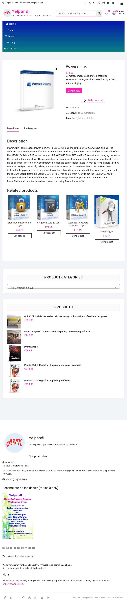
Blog (12, 42)
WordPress (120, 598)
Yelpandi (21, 11)
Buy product (74, 91)
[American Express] (3, 546)
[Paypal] (15, 546)
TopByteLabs (78, 118)
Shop (11, 30)
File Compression (85, 113)
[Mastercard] (7, 546)
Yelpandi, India (11, 3)
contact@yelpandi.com (33, 3)
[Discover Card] (22, 546)
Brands (12, 36)
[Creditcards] (26, 546)
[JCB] (33, 546)
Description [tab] (13, 128)
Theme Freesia (100, 598)
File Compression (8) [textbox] (62, 287)
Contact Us (10, 49)
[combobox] (63, 286)
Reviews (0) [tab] (30, 128)
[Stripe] (29, 546)
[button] (56, 69)
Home (12, 24)
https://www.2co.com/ (13, 584)
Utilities (90, 118)
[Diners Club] (18, 546)
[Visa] (11, 546)
